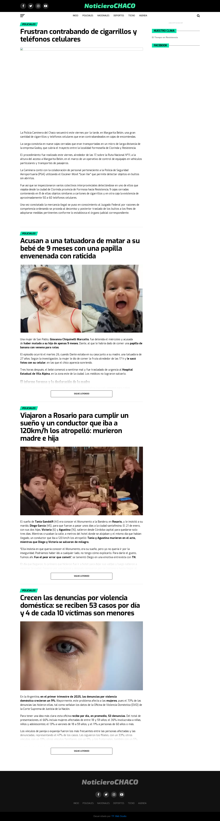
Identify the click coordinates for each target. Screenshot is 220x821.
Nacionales (103, 15)
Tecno (131, 15)
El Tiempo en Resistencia (165, 37)
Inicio (75, 15)
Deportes (119, 15)
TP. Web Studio (118, 816)
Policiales (87, 15)
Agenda (143, 15)
